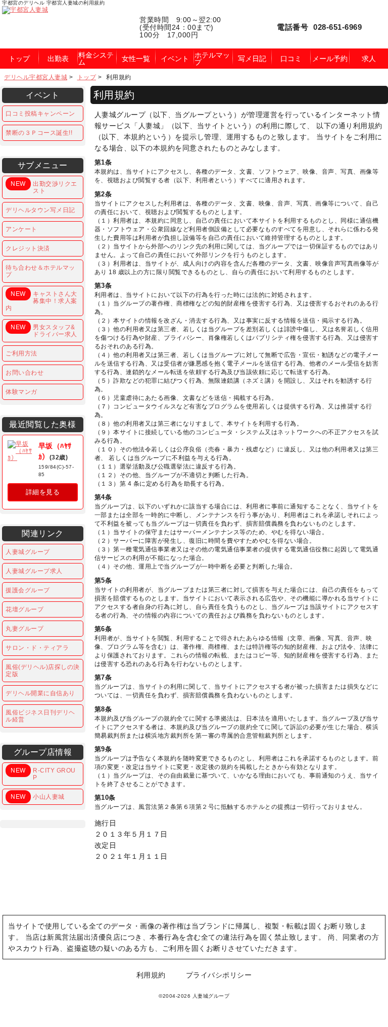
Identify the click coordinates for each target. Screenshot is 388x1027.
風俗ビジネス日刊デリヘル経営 (40, 716)
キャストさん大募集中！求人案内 (41, 301)
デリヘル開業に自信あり (40, 693)
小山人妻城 (37, 796)
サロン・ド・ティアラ (37, 647)
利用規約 (151, 975)
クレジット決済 (28, 248)
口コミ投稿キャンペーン (40, 113)
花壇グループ (24, 609)
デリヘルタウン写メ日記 (40, 210)
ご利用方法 (21, 353)
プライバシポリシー (219, 975)
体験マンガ (21, 391)
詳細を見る (43, 492)
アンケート (21, 229)
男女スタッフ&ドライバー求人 (44, 331)
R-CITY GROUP (43, 774)
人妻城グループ (28, 551)
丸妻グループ (24, 628)
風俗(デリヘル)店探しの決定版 (43, 670)
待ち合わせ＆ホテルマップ (40, 271)
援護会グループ (28, 590)
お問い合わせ (24, 372)
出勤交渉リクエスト (44, 187)
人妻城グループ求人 (34, 571)
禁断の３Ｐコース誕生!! (39, 132)
